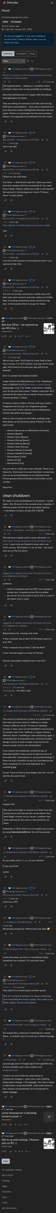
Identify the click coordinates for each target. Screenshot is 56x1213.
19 (5, 336)
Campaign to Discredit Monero (19, 922)
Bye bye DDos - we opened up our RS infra (21, 140)
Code (4, 1203)
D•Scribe (12, 2)
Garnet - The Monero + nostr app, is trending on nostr (28, 530)
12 (5, 1125)
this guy (24, 860)
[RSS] (32, 61)
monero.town (7, 331)
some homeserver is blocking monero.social (21, 684)
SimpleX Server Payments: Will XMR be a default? (27, 711)
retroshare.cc (7, 1120)
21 (5, 1151)
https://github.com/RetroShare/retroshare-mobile (26, 225)
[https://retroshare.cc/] (49, 1116)
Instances (6, 1192)
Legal (4, 1186)
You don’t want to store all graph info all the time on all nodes (27, 541)
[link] (9, 82)
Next (5, 1161)
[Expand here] (49, 328)
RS (29, 547)
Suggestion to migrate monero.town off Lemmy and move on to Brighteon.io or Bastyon (27, 574)
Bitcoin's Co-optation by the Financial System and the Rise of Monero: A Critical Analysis (27, 76)
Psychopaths (9, 691)
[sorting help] (28, 61)
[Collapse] (5, 69)
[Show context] (5, 82)
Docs (4, 1197)
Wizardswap (11, 1060)
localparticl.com (10, 1070)
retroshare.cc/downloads (37, 385)
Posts (32, 54)
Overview (8, 54)
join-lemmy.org (9, 1208)
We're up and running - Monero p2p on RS (21, 354)
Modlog (6, 1181)
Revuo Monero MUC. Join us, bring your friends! (26, 949)
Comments (21, 54)
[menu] (52, 3)
